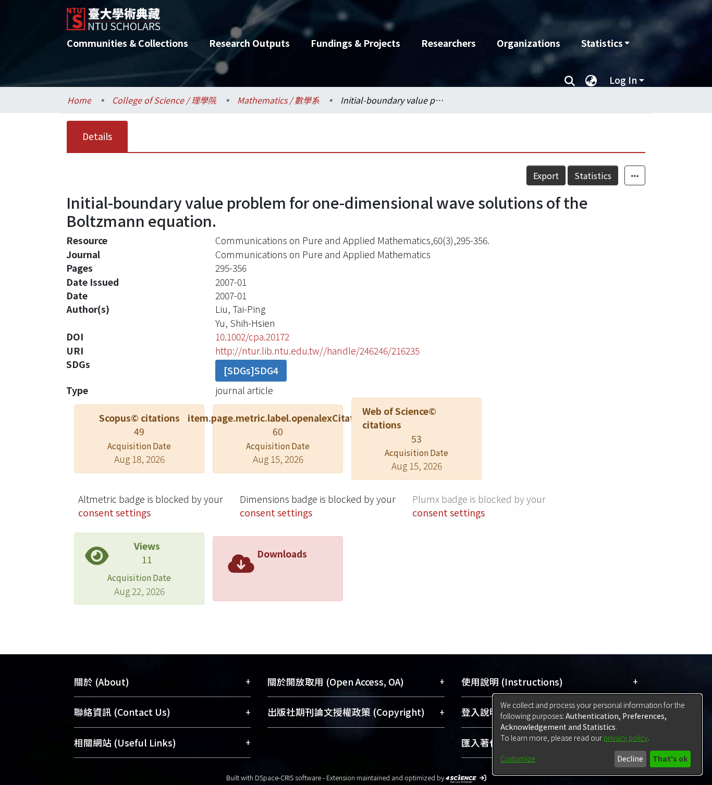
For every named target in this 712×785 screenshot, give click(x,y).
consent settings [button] (114, 512)
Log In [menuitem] (623, 79)
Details (97, 136)
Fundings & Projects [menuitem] (355, 42)
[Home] (300, 15)
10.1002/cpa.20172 (252, 336)
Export (546, 175)
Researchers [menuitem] (448, 42)
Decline (630, 758)
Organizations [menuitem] (528, 42)
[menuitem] (605, 43)
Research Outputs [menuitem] (249, 42)
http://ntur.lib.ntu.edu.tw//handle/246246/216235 (317, 350)
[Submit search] (569, 80)
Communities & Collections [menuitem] (127, 42)
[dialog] (597, 734)
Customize (517, 758)
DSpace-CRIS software (288, 777)
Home (79, 100)
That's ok (670, 758)
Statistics (592, 175)
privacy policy (626, 737)
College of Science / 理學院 (164, 100)
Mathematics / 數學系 (278, 100)
